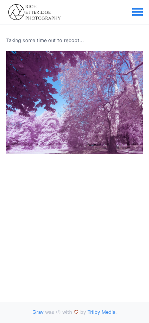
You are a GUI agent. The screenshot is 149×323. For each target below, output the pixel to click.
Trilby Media (101, 312)
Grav (38, 312)
